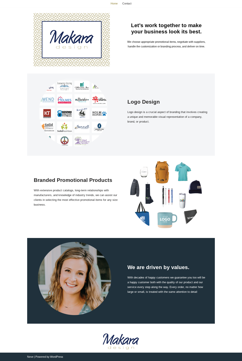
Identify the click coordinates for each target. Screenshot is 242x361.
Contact (126, 3)
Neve (30, 356)
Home (114, 3)
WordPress (56, 356)
